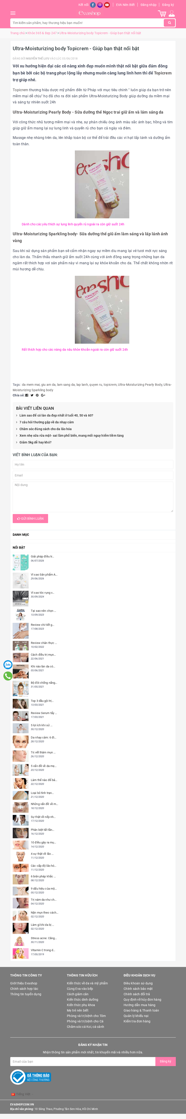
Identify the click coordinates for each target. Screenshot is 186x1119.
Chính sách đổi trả (137, 994)
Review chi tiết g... (42, 624)
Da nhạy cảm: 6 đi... (43, 737)
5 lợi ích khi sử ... (42, 725)
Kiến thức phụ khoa (81, 1005)
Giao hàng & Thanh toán (141, 1010)
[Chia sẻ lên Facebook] (27, 395)
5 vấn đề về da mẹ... (44, 766)
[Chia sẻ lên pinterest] (37, 395)
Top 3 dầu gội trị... (42, 700)
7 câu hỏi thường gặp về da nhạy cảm (47, 422)
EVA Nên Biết (125, 5)
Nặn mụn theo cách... (45, 912)
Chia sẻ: (19, 395)
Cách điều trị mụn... (43, 654)
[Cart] (162, 13)
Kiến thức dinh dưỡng (82, 999)
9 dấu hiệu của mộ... (44, 888)
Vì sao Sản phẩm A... (44, 574)
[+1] (43, 395)
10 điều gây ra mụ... (43, 842)
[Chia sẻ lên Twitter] (32, 395)
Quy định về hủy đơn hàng (142, 999)
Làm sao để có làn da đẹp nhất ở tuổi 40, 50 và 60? (56, 415)
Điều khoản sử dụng (138, 983)
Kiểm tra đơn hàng (137, 1021)
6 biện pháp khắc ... (43, 876)
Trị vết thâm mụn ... (43, 752)
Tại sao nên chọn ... (43, 610)
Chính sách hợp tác (24, 988)
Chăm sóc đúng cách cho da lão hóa (46, 429)
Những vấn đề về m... (44, 804)
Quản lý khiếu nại (136, 1016)
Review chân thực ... (44, 643)
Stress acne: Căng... (44, 938)
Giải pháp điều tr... (42, 556)
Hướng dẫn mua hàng (140, 1005)
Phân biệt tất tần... (42, 829)
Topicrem (163, 73)
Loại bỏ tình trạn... (42, 793)
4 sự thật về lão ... (42, 853)
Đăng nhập (149, 5)
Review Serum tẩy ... (44, 713)
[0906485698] (8, 676)
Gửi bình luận (32, 518)
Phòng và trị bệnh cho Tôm (86, 1016)
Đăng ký (168, 5)
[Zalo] (7, 664)
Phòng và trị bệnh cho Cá (85, 1021)
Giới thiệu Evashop (23, 983)
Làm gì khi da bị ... (42, 924)
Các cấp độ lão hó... (43, 865)
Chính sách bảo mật (138, 988)
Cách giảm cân (77, 994)
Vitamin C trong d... (43, 950)
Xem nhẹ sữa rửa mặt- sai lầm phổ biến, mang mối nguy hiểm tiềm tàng (72, 435)
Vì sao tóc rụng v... (42, 592)
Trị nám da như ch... (44, 899)
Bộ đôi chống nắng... (44, 682)
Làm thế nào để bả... (44, 780)
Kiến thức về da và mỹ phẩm (87, 983)
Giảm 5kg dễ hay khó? (35, 442)
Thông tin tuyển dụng (25, 994)
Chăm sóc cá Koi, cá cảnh (85, 1027)
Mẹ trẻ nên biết (77, 1010)
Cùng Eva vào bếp (80, 988)
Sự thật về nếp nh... (43, 817)
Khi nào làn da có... (43, 666)
